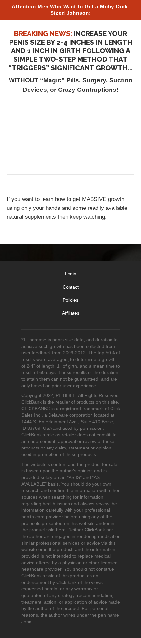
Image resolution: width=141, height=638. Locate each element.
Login (70, 273)
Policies (70, 300)
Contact (71, 286)
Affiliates (70, 313)
